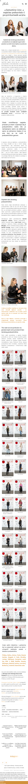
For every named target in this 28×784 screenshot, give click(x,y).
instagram (14, 756)
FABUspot (11, 659)
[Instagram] (6, 762)
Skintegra (5, 663)
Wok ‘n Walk (9, 661)
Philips (4, 655)
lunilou (17, 663)
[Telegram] (17, 720)
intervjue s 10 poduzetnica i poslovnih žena (13, 53)
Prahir (19, 655)
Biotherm (5, 665)
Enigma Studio (19, 689)
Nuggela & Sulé (13, 657)
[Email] (13, 720)
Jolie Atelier (14, 7)
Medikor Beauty (20, 661)
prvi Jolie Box (23, 50)
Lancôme (22, 663)
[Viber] (20, 720)
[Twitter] (7, 720)
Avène (14, 655)
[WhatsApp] (10, 720)
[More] (23, 720)
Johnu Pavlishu (15, 696)
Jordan (4, 659)
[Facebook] (4, 720)
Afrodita (22, 657)
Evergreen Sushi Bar (6, 682)
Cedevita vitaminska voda (17, 665)
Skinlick (11, 663)
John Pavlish (7, 714)
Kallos (9, 655)
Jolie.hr (4, 705)
